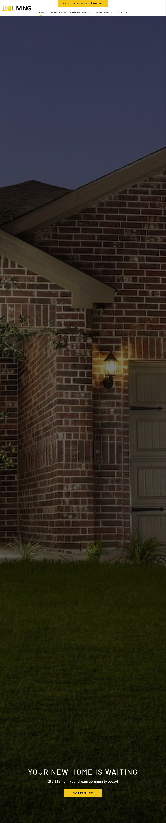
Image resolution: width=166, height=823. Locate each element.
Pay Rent (67, 3)
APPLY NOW (98, 3)
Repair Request (82, 3)
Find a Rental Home (83, 793)
